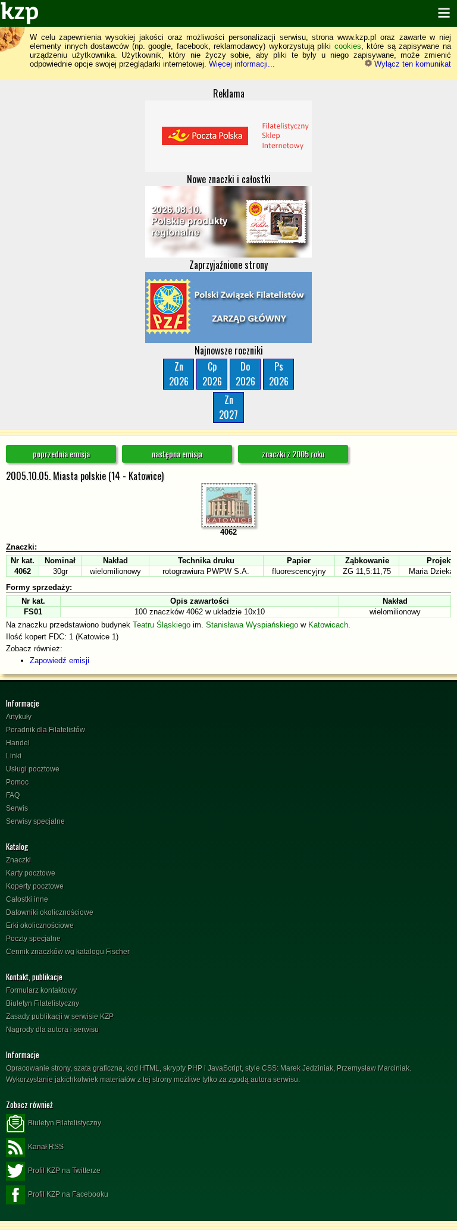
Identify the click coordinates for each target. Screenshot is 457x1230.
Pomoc (17, 782)
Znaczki (18, 860)
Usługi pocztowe (33, 769)
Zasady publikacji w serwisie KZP (60, 1016)
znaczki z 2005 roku (293, 453)
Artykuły (19, 717)
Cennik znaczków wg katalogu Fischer (68, 951)
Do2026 (245, 373)
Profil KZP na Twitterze (64, 1170)
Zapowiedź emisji (59, 660)
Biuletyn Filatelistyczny (42, 1003)
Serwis (17, 808)
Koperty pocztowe (35, 886)
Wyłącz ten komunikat (411, 63)
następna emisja (177, 453)
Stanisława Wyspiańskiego (252, 624)
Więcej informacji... (242, 63)
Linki (13, 756)
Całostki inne (27, 899)
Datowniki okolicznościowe (49, 912)
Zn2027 (228, 407)
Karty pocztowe (30, 873)
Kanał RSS (46, 1147)
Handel (18, 743)
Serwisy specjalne (35, 821)
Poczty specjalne (33, 938)
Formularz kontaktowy (41, 990)
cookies (347, 46)
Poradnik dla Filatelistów (45, 730)
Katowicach (328, 624)
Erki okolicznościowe (40, 925)
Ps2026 (279, 373)
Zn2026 (179, 373)
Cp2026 (212, 373)
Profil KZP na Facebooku (68, 1194)
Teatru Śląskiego (161, 624)
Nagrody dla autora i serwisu (52, 1029)
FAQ (13, 795)
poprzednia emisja (61, 453)
